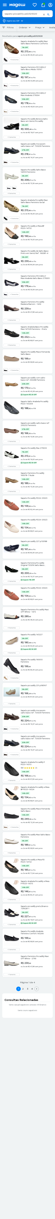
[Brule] (6, 111)
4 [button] (32, 988)
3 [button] (27, 988)
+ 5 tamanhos (14, 111)
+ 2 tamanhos (11, 269)
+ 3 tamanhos (11, 244)
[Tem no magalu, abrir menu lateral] (4, 4)
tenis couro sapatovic (27, 1010)
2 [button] (23, 988)
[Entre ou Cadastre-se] (50, 4)
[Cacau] (6, 162)
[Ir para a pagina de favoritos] (34, 4)
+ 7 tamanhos (14, 294)
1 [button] (18, 988)
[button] (43, 14)
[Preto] (6, 60)
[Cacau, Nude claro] (6, 85)
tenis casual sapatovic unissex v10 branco (27, 1005)
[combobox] (27, 13)
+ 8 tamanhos (11, 193)
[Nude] (6, 678)
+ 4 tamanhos (11, 345)
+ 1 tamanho (11, 703)
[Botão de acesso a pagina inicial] (19, 4)
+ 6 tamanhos (14, 59)
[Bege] (6, 827)
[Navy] (9, 188)
